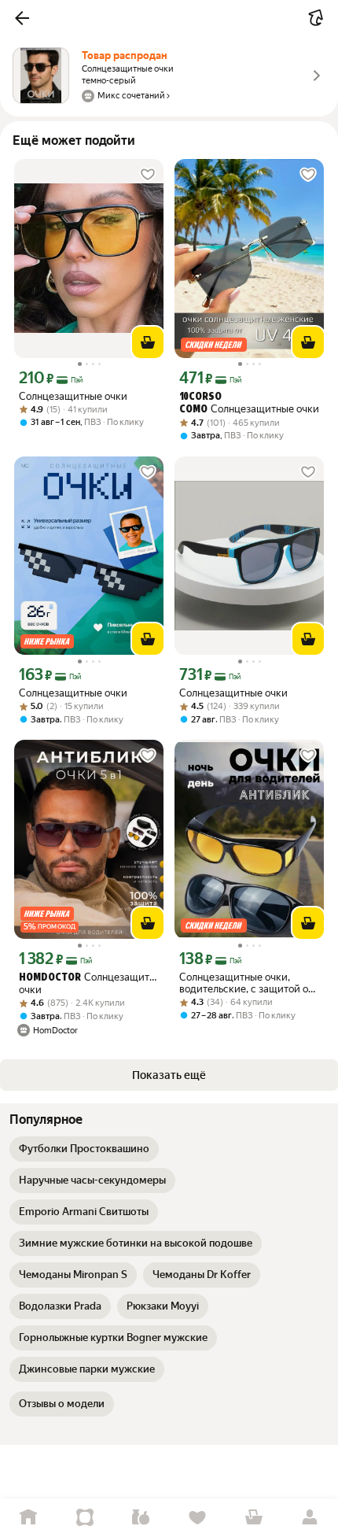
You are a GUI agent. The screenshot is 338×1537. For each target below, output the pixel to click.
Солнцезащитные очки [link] (73, 396)
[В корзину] (147, 342)
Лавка (140, 1517)
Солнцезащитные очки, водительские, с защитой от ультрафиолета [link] (246, 983)
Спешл (85, 1517)
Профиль (309, 1517)
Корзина (254, 1517)
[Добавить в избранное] (147, 174)
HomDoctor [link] (50, 978)
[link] (84, 1149)
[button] (22, 18)
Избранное (197, 1517)
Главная (28, 1517)
